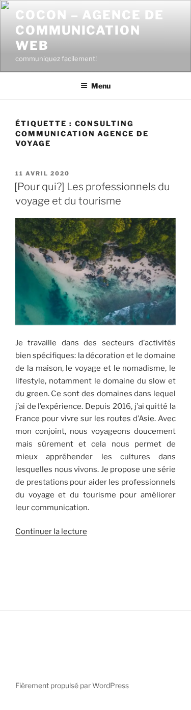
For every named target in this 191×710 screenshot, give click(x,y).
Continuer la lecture (51, 531)
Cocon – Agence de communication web (89, 30)
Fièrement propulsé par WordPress (72, 685)
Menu (101, 85)
